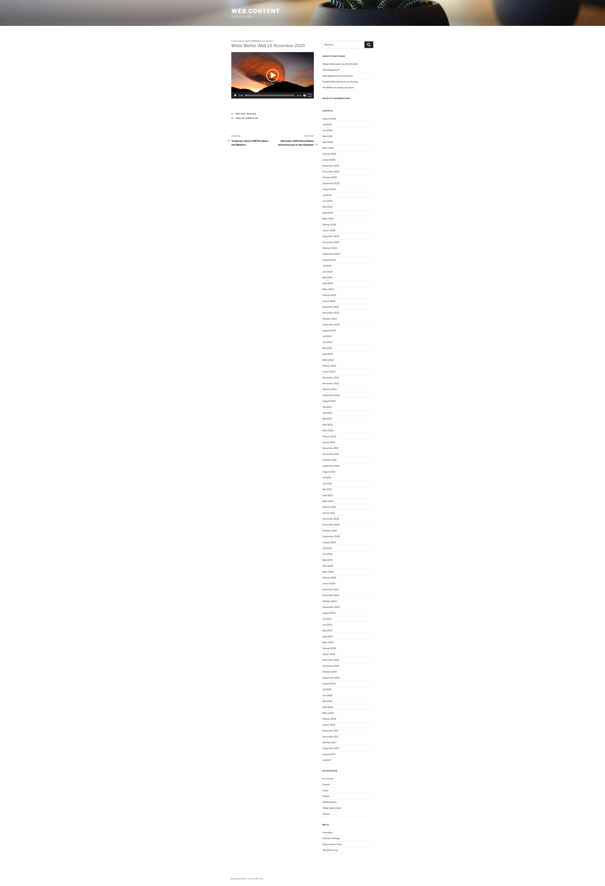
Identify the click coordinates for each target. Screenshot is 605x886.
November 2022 (331, 383)
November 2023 (331, 312)
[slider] (270, 95)
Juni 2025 (327, 201)
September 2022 (331, 395)
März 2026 (328, 148)
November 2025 (331, 171)
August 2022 (329, 401)
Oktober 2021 (330, 460)
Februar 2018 (329, 718)
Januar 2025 (329, 230)
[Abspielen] (235, 95)
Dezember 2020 (331, 518)
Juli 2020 (327, 548)
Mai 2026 (327, 136)
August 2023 (329, 330)
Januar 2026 (329, 159)
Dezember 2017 (331, 730)
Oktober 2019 (330, 601)
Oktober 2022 (330, 389)
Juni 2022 (327, 412)
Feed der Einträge (331, 838)
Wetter (240, 114)
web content (255, 11)
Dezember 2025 (331, 165)
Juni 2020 (328, 554)
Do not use (328, 778)
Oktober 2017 (330, 742)
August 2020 (329, 542)
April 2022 (328, 424)
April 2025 (328, 212)
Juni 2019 (327, 624)
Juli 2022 (327, 407)
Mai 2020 (327, 560)
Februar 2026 (329, 154)
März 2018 (328, 713)
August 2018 (329, 683)
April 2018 (328, 707)
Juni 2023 (327, 342)
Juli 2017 (327, 760)
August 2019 (329, 612)
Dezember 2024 (331, 236)
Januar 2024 (329, 301)
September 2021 (331, 465)
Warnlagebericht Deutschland (338, 75)
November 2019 (331, 595)
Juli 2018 (327, 689)
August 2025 (329, 189)
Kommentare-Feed (332, 844)
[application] (272, 75)
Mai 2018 (327, 701)
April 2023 (328, 354)
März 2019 (328, 642)
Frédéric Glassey (261, 41)
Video (325, 790)
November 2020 (331, 524)
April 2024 (328, 283)
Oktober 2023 (330, 318)
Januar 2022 (329, 442)
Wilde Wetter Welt (332, 808)
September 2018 (331, 677)
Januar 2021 (329, 513)
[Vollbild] (309, 95)
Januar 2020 (329, 583)
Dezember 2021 (331, 448)
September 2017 (331, 748)
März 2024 (328, 289)
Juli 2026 (327, 124)
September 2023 (331, 324)
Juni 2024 (327, 271)
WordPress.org (330, 850)
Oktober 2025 (330, 177)
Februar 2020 (329, 577)
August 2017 (329, 754)
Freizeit (326, 784)
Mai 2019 (327, 630)
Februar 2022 (329, 436)
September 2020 (331, 536)
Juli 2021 (327, 477)
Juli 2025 (327, 195)
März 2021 (328, 501)
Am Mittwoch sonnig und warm (338, 87)
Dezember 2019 (331, 589)
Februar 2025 (329, 224)
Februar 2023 (329, 365)
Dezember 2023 (331, 307)
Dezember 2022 (331, 377)
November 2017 (331, 736)
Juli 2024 (327, 265)
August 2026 (329, 118)
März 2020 (328, 571)
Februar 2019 (329, 648)
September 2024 (331, 253)
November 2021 (331, 454)
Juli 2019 (327, 618)
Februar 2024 (329, 295)
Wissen (251, 114)
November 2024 (331, 242)
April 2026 (328, 142)
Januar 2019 (329, 654)
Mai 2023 (327, 348)
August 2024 (329, 259)
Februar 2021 (329, 507)
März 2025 (328, 218)
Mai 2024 (327, 277)
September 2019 (331, 607)
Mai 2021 (327, 489)
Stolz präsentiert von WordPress (246, 878)
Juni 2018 (327, 695)
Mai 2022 (327, 418)
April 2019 (328, 636)
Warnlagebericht (331, 69)
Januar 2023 (329, 371)
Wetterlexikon (330, 802)
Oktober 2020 (330, 530)
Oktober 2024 (330, 248)
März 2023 (328, 360)
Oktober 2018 (330, 671)
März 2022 (328, 430)
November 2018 (331, 666)
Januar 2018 (329, 724)
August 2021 (329, 471)
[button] (272, 75)
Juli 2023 (327, 336)
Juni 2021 (327, 483)
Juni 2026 (327, 130)
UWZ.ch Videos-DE (247, 118)
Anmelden (328, 832)
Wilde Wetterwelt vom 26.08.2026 (340, 64)
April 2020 (328, 565)
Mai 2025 (327, 206)
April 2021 (328, 495)
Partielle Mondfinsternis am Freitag (340, 81)
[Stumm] (304, 95)
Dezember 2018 (331, 660)
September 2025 (331, 183)
